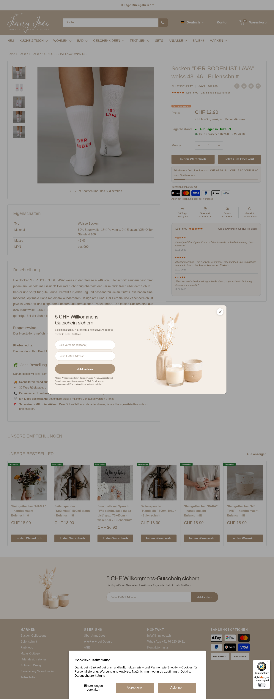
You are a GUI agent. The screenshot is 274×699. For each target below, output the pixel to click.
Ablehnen (176, 687)
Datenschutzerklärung (90, 675)
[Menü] (268, 662)
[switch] (261, 685)
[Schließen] (220, 311)
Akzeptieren (135, 687)
